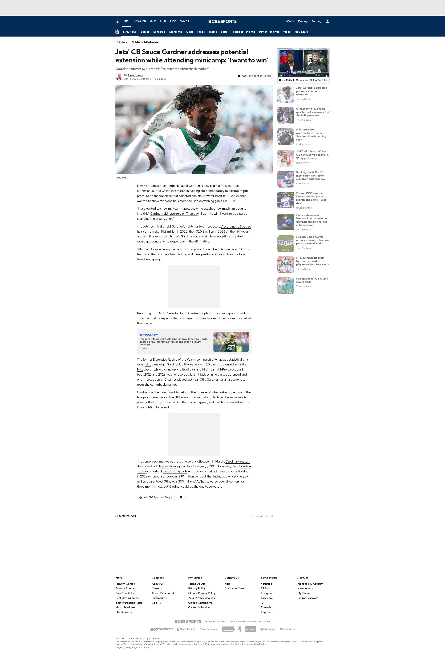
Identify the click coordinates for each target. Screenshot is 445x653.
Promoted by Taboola (260, 516)
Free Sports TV (124, 593)
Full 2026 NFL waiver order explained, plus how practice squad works (312, 240)
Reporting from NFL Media (155, 313)
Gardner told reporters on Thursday (174, 214)
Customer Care (234, 588)
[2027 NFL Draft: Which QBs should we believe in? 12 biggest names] (285, 158)
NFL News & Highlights (145, 42)
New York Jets (147, 186)
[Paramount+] (209, 628)
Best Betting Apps (127, 598)
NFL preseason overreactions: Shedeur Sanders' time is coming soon (311, 134)
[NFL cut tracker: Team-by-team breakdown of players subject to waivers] (285, 264)
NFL (148, 365)
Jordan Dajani (135, 75)
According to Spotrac (236, 227)
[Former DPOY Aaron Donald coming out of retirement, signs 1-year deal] (285, 200)
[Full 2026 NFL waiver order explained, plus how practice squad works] (285, 243)
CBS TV (157, 602)
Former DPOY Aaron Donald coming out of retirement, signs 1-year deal (311, 198)
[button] (314, 32)
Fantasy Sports (124, 588)
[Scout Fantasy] (268, 629)
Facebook (267, 598)
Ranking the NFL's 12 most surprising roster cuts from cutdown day (310, 176)
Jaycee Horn (167, 466)
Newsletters (305, 588)
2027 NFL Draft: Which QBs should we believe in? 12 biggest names (313, 155)
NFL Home (121, 42)
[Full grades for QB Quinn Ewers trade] (285, 285)
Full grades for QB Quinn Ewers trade (312, 280)
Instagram (267, 593)
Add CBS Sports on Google (256, 75)
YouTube (266, 584)
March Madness (125, 607)
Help (228, 584)
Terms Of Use (197, 584)
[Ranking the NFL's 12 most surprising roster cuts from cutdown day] (285, 179)
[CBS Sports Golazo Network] (250, 621)
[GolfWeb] (287, 629)
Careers (157, 588)
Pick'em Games (125, 584)
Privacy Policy (196, 588)
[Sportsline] (186, 628)
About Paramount (163, 593)
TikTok (265, 588)
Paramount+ (159, 598)
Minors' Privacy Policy (201, 593)
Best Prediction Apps (128, 602)
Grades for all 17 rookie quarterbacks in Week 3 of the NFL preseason (313, 112)
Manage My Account (310, 584)
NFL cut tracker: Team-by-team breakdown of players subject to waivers (312, 261)
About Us (158, 584)
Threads (266, 607)
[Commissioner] (231, 628)
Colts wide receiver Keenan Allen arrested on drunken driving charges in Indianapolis (312, 220)
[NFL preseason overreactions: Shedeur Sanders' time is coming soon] (285, 136)
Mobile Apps (123, 612)
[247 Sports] (161, 628)
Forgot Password (307, 598)
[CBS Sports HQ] (215, 621)
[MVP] (250, 628)
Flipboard (267, 612)
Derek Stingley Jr (175, 471)
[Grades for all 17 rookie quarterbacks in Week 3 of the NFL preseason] (285, 115)
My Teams (303, 593)
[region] (303, 62)
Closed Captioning (200, 599)
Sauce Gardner (189, 186)
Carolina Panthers (237, 462)
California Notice (199, 604)
